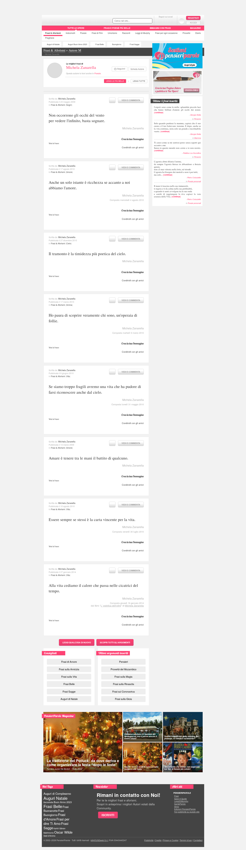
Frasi (53, 33)
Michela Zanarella (81, 67)
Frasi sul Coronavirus (123, 691)
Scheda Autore (137, 69)
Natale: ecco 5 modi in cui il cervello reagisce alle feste (141, 767)
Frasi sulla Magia (123, 676)
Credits (158, 840)
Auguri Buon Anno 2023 (77, 44)
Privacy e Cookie (170, 840)
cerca (142, 20)
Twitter (165, 20)
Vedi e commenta (130, 100)
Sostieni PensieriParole (177, 55)
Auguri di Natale (53, 44)
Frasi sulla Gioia (123, 699)
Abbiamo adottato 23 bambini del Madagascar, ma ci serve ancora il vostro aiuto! (140, 736)
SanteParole (180, 804)
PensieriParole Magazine (59, 716)
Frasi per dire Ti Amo (56, 821)
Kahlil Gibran (59, 828)
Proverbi (186, 32)
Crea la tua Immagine (132, 139)
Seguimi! (121, 68)
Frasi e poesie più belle (117, 27)
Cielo (68, 243)
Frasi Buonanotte (56, 809)
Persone (197, 119)
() (177, 110)
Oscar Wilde (63, 832)
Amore (69, 172)
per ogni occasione (166, 32)
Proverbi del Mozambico (123, 669)
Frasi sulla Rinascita (123, 684)
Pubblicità (148, 840)
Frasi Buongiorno (54, 813)
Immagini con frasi (160, 27)
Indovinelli (70, 32)
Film (97, 32)
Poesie (83, 32)
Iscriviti (108, 815)
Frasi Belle (99, 44)
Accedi (193, 22)
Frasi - (65, 19)
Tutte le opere (75, 27)
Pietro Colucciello (194, 177)
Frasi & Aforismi (58, 104)
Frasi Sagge (134, 44)
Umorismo (112, 32)
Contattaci (197, 840)
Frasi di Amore (69, 661)
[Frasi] (47, 29)
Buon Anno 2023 (63, 802)
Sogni (69, 104)
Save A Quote (180, 798)
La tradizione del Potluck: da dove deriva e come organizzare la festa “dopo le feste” (83, 762)
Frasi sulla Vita (69, 676)
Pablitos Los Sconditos (192, 153)
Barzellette (48, 802)
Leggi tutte (139, 81)
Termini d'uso (186, 840)
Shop (176, 806)
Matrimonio (49, 832)
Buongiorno (116, 44)
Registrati (193, 18)
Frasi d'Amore (54, 816)
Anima (69, 304)
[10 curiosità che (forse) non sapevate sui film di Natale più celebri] (183, 757)
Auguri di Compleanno (57, 794)
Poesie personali (194, 181)
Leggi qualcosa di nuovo (76, 642)
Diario (198, 32)
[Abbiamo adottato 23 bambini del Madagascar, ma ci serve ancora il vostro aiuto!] (142, 727)
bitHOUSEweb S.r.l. (99, 840)
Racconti (126, 32)
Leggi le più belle (115, 81)
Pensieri (123, 661)
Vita (68, 376)
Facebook (158, 20)
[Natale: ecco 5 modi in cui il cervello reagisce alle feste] (142, 757)
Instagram (172, 20)
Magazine (195, 27)
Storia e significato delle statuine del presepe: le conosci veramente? (181, 737)
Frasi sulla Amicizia (69, 669)
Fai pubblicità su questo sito (186, 811)
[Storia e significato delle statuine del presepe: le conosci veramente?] (183, 727)
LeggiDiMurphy (181, 801)
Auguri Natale (55, 798)
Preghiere (49, 37)
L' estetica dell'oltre (111, 605)
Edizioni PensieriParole (185, 809)
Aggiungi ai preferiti (112, 100)
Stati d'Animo (49, 835)
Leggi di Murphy (142, 32)
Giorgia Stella (195, 115)
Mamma (197, 138)
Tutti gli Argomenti (115, 642)
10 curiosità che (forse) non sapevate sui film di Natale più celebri (182, 767)
